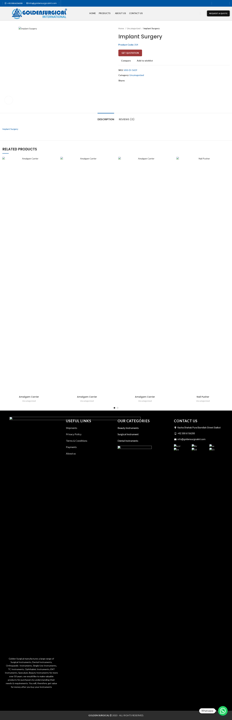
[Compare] (53, 162)
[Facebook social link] (215, 3)
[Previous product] (221, 28)
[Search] (202, 13)
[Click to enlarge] (9, 100)
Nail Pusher (203, 396)
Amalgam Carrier (29, 396)
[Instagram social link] (222, 3)
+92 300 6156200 (14, 3)
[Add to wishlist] (53, 176)
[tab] (106, 118)
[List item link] (90, 453)
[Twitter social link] (219, 3)
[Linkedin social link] (226, 3)
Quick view (53, 169)
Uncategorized (134, 28)
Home (121, 28)
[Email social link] (135, 81)
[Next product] (228, 28)
